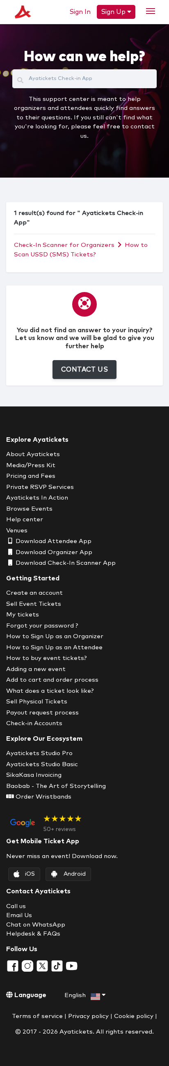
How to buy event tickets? (46, 658)
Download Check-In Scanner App (65, 563)
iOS (30, 874)
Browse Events (29, 509)
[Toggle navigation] (150, 11)
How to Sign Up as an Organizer (54, 636)
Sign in (80, 12)
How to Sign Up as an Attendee (54, 647)
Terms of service (37, 1016)
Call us (16, 906)
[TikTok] (57, 965)
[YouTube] (71, 965)
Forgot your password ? (42, 626)
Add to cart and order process (52, 680)
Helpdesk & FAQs (33, 934)
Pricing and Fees (30, 476)
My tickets (22, 615)
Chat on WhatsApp (35, 925)
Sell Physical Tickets (36, 701)
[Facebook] (13, 965)
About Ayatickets (33, 454)
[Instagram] (28, 965)
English (75, 995)
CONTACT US (84, 369)
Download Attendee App (52, 541)
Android (75, 874)
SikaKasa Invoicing (34, 775)
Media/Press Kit (30, 465)
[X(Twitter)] (43, 965)
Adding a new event (36, 669)
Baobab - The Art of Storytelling (56, 786)
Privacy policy (88, 1016)
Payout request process (42, 713)
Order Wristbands (42, 797)
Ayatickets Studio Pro (39, 753)
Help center (24, 519)
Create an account (34, 593)
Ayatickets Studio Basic (42, 764)
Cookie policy (133, 1016)
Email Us (19, 915)
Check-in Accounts (34, 723)
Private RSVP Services (40, 487)
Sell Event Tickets (33, 604)
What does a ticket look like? (50, 691)
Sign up (114, 12)
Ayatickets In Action (37, 498)
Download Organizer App (53, 552)
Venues (16, 530)
